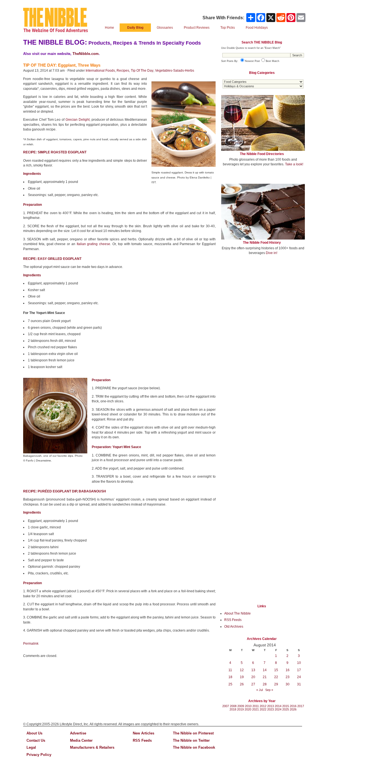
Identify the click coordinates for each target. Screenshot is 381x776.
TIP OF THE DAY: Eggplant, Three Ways (61, 65)
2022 (263, 709)
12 (242, 670)
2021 (255, 709)
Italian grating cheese (93, 244)
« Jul (259, 690)
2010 (248, 706)
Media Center (81, 740)
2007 (225, 706)
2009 (240, 706)
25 (230, 684)
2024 (278, 709)
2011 (255, 706)
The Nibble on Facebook (194, 747)
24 (299, 677)
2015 (285, 706)
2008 (233, 706)
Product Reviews (196, 28)
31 (299, 684)
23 (288, 677)
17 (299, 670)
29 (276, 684)
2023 (270, 709)
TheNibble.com (86, 54)
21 (265, 677)
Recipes (123, 70)
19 (242, 677)
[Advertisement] (263, 300)
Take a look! (294, 164)
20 (253, 677)
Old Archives (233, 626)
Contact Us (35, 740)
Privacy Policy (38, 755)
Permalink (30, 644)
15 (276, 670)
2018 (233, 709)
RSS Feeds (233, 620)
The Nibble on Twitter (191, 740)
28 (265, 684)
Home (109, 28)
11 (230, 670)
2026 (293, 709)
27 (253, 684)
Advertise (78, 733)
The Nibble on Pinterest (193, 733)
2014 (278, 706)
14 (265, 670)
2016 (293, 706)
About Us (34, 733)
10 (299, 663)
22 (276, 677)
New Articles (143, 733)
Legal (31, 747)
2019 (240, 709)
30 (288, 684)
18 (230, 677)
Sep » (269, 690)
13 (253, 670)
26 (242, 684)
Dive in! (271, 253)
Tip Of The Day (142, 70)
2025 (285, 709)
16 (288, 670)
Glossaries (165, 28)
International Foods (100, 70)
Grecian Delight (78, 120)
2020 (248, 709)
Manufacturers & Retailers (92, 747)
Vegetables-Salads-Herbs (174, 70)
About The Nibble (237, 613)
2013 (270, 706)
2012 (263, 706)
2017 (300, 706)
